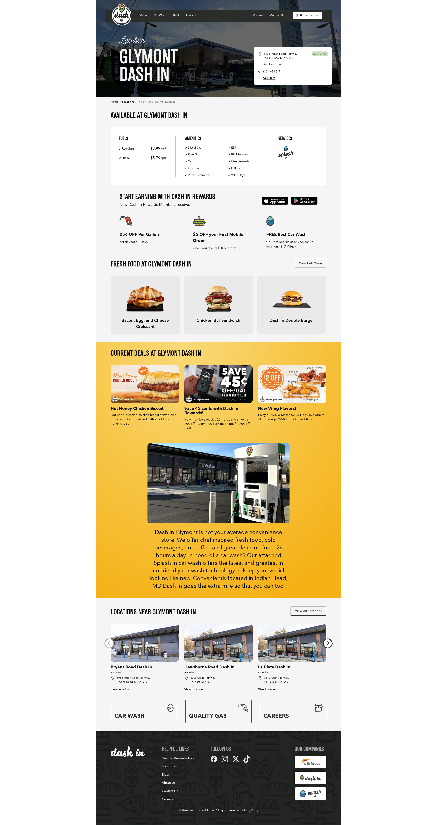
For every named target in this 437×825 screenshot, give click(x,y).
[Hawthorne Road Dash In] (218, 643)
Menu (143, 15)
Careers (258, 15)
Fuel (176, 15)
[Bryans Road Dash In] (145, 643)
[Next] (328, 643)
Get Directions (273, 64)
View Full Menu (310, 263)
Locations (128, 102)
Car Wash (160, 15)
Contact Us (277, 15)
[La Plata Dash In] (292, 643)
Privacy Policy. (250, 810)
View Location (120, 689)
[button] (145, 305)
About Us (168, 783)
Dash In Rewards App (178, 758)
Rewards (191, 15)
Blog (165, 774)
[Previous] (109, 643)
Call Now (269, 77)
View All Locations (308, 611)
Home (115, 102)
